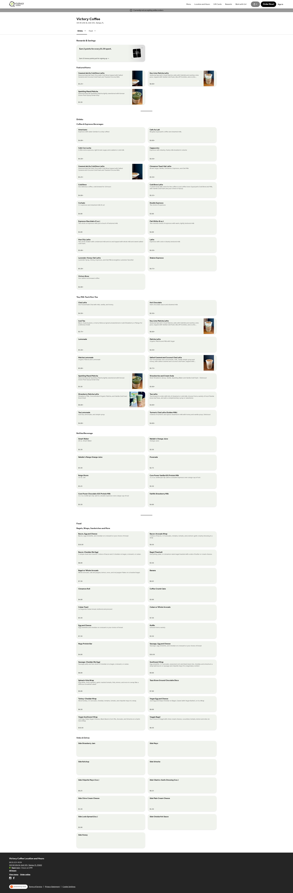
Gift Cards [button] (217, 4)
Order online (25, 874)
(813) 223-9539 (15, 862)
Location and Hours (202, 4)
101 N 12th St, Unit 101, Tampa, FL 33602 (25, 865)
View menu (13, 874)
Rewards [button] (228, 4)
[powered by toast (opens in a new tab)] (18, 886)
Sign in (280, 4)
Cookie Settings (68, 887)
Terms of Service (35, 887)
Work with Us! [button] (240, 4)
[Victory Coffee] (16, 4)
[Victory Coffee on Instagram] (10, 878)
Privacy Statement (52, 887)
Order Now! (268, 4)
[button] (82, 30)
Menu (188, 4)
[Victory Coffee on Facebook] (13, 878)
